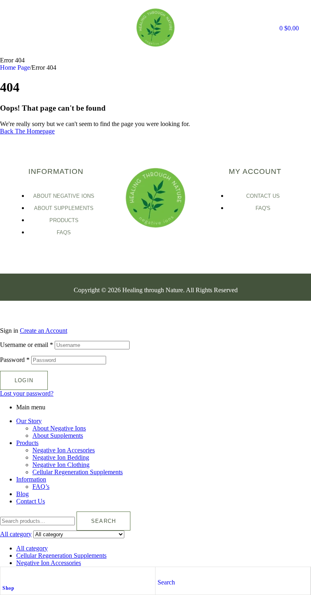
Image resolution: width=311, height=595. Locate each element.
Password (15, 359)
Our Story (29, 420)
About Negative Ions (59, 428)
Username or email (26, 344)
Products (27, 442)
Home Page (15, 67)
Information (31, 479)
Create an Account (43, 330)
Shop (8, 588)
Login (24, 380)
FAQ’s (40, 486)
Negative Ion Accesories (63, 450)
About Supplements (57, 435)
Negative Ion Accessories (48, 562)
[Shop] (6, 575)
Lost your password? (26, 393)
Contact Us (30, 501)
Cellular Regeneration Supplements (77, 472)
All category (32, 548)
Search (103, 521)
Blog (22, 493)
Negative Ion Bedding (60, 457)
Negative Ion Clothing (60, 464)
